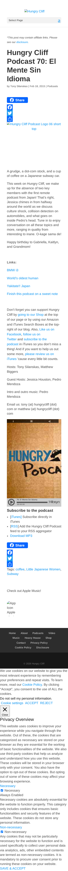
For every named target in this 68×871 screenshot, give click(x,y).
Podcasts (52, 86)
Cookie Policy (23, 647)
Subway (12, 574)
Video (51, 633)
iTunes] (16, 517)
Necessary (12, 790)
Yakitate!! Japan (18, 286)
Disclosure (42, 647)
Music (16, 637)
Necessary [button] (7, 786)
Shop (48, 637)
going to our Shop (31, 314)
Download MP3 (21, 536)
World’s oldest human (22, 278)
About (24, 633)
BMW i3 (12, 270)
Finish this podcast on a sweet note (32, 294)
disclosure (22, 42)
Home (12, 633)
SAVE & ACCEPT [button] (13, 868)
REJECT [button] (46, 703)
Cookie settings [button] (12, 703)
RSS (14, 526)
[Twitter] (34, 113)
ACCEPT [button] (31, 703)
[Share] (34, 119)
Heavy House (33, 637)
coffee (20, 569)
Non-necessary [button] (11, 827)
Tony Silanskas (19, 86)
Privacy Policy (39, 642)
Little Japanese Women (43, 569)
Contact (21, 642)
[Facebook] (34, 107)
